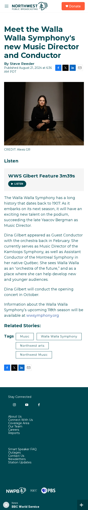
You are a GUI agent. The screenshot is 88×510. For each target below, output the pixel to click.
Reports (14, 433)
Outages (14, 452)
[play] (6, 505)
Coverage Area (18, 423)
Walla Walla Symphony (59, 336)
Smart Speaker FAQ (22, 449)
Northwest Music (34, 355)
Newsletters (17, 459)
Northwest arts (32, 346)
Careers (13, 430)
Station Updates (19, 462)
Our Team (15, 426)
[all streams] (82, 505)
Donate (75, 6)
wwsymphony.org (42, 315)
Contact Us (16, 456)
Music (24, 336)
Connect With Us (20, 420)
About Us (14, 416)
